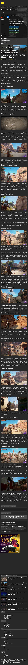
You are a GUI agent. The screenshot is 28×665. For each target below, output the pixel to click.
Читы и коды (7, 624)
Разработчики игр (8, 618)
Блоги (5, 654)
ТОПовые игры (13, 526)
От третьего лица (5, 529)
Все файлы (6, 647)
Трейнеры (6, 625)
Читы (2, 43)
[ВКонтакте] (8, 17)
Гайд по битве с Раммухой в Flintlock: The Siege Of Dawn (17, 588)
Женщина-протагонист (6, 528)
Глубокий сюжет (15, 528)
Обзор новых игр (8, 633)
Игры (10, 6)
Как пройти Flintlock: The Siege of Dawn (14, 6)
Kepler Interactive (12, 35)
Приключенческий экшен (14, 23)
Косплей (6, 655)
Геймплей (6, 642)
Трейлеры (6, 641)
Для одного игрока (21, 526)
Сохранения (6, 626)
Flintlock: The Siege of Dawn (18, 6)
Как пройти (4, 38)
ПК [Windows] (12, 25)
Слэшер (22, 23)
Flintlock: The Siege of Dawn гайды (8, 522)
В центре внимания (8, 635)
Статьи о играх (7, 632)
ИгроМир (6, 656)
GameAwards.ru (4, 6)
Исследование (22, 528)
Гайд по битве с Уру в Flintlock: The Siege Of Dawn (16, 593)
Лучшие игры (7, 614)
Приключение (16, 19)
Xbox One (11, 28)
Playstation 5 (11, 30)
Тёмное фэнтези (17, 529)
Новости (6, 631)
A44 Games (11, 34)
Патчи (5, 650)
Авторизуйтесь (8, 516)
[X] (10, 17)
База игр (6, 616)
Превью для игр (7, 634)
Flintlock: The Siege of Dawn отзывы (9, 524)
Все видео (6, 639)
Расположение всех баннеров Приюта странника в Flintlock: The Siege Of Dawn (17, 584)
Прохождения (7, 623)
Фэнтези (11, 529)
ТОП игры (6, 617)
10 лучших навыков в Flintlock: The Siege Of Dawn (16, 598)
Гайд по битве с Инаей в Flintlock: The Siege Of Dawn (17, 608)
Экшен (10, 19)
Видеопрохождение (8, 643)
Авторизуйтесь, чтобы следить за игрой (10, 15)
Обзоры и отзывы (5, 40)
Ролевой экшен (21, 21)
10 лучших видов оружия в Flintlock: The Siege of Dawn (17, 578)
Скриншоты (4, 42)
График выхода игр (8, 615)
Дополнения (7, 648)
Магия (22, 529)
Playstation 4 (11, 27)
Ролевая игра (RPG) (13, 21)
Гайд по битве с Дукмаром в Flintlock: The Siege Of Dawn (17, 603)
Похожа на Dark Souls (6, 531)
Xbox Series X (11, 32)
